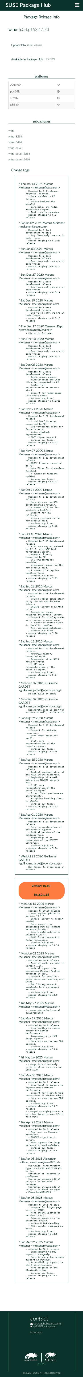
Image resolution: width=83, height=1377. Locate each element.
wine (12, 30)
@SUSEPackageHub (44, 1326)
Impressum (36, 1332)
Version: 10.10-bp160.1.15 (41, 890)
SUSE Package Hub (28, 5)
